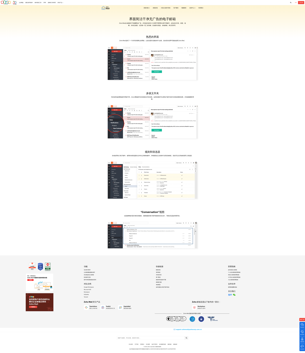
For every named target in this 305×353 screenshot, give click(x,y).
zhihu (230, 294)
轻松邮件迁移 (87, 277)
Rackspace (87, 292)
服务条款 (169, 344)
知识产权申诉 (154, 344)
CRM (44, 2)
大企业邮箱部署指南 (233, 279)
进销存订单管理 (52, 2)
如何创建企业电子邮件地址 (162, 287)
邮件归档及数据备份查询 (90, 279)
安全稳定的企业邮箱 (89, 274)
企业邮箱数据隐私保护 (89, 272)
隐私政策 (175, 344)
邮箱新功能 (159, 282)
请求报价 (158, 272)
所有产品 (60, 2)
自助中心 (191, 8)
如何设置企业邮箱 (232, 269)
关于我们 (137, 344)
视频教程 (183, 8)
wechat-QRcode (234, 294)
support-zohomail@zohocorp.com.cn (189, 329)
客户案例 (176, 8)
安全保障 (148, 344)
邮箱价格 (155, 8)
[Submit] (186, 338)
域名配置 (158, 284)
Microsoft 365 (87, 289)
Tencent (86, 297)
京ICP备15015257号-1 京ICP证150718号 (167, 349)
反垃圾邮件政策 (162, 344)
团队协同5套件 (29, 2)
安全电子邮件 (87, 269)
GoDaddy (86, 294)
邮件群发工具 (38, 2)
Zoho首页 (131, 344)
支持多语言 (159, 274)
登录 (296, 2)
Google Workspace (89, 287)
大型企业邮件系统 (165, 8)
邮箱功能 (146, 8)
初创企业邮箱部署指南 (233, 274)
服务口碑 (302, 319)
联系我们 (201, 8)
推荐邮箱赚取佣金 (232, 287)
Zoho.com (9, 2)
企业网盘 (21, 2)
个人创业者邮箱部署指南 (234, 272)
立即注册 (301, 2)
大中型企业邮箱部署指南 (234, 277)
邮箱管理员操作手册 (161, 279)
